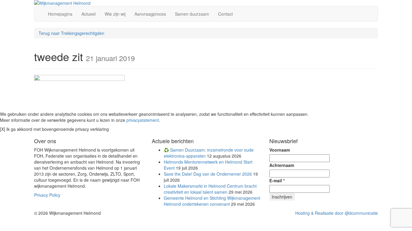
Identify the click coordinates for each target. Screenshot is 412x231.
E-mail (277, 180)
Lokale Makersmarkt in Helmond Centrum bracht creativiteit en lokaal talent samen (210, 189)
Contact (225, 14)
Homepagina (60, 14)
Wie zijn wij (115, 14)
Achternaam (281, 165)
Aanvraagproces (150, 14)
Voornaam (279, 150)
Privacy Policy (47, 195)
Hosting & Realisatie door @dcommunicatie (336, 213)
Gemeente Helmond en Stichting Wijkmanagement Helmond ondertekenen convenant (212, 201)
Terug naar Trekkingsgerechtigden (71, 33)
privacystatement (142, 120)
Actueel (88, 14)
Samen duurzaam (192, 14)
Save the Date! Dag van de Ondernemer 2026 (208, 174)
